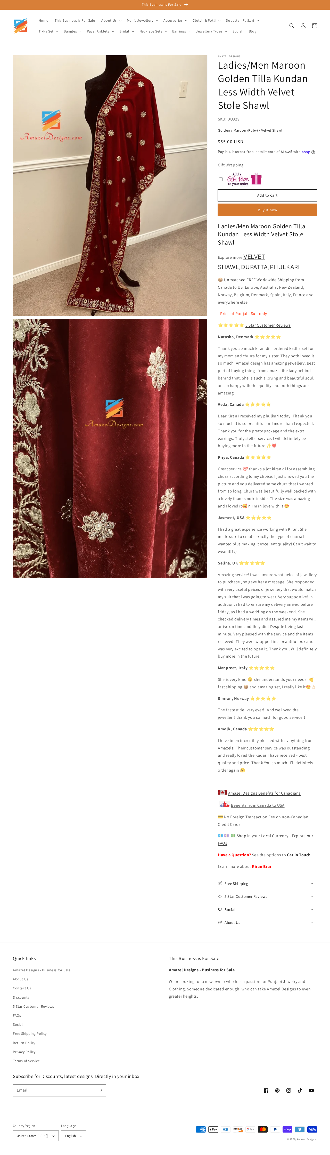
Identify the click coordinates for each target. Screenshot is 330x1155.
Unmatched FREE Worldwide (250, 279)
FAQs (17, 1015)
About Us (20, 979)
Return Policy (24, 1042)
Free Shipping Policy (30, 1033)
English (70, 1136)
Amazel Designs (306, 1139)
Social (18, 1024)
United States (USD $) (32, 1136)
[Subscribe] (100, 1090)
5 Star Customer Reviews (268, 325)
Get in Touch (299, 855)
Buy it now (267, 209)
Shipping (285, 279)
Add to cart (267, 195)
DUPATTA (254, 266)
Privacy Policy (24, 1051)
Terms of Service (26, 1061)
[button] (292, 25)
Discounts (21, 997)
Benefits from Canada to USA (257, 805)
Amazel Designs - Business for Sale (41, 970)
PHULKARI (285, 266)
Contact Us (22, 988)
